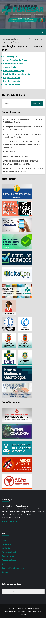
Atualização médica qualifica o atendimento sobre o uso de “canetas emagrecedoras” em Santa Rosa (21, 144)
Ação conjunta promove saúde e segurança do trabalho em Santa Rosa (22, 135)
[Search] (41, 32)
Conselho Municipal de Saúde (13, 568)
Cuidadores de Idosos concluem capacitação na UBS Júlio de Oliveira (22, 120)
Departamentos (8, 556)
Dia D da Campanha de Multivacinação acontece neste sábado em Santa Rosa (23, 169)
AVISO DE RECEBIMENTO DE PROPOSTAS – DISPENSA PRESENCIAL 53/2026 (21, 162)
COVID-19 (6, 548)
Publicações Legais (9, 552)
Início (4, 540)
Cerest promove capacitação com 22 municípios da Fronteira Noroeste (22, 128)
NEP (3, 564)
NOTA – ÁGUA (9, 152)
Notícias (5, 572)
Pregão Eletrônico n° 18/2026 (15, 156)
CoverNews (32, 611)
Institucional (6, 544)
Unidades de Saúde (9, 560)
